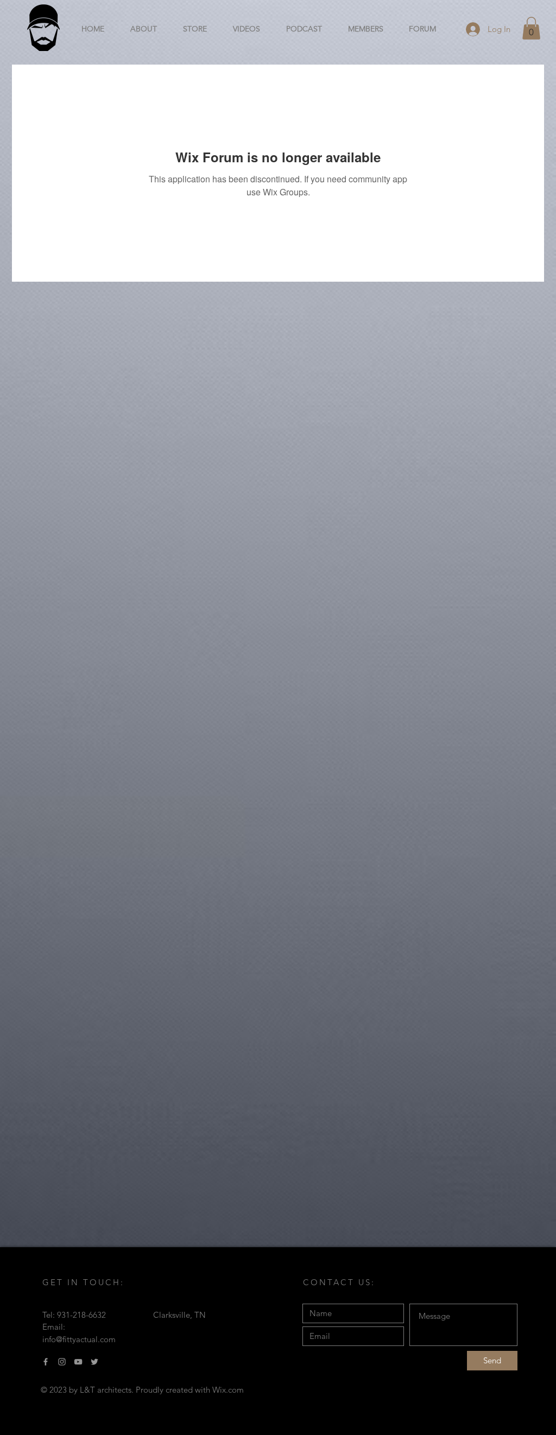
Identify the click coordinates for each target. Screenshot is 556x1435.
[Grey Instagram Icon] (62, 1362)
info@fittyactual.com (79, 1339)
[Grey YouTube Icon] (78, 1362)
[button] (531, 28)
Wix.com (228, 1390)
